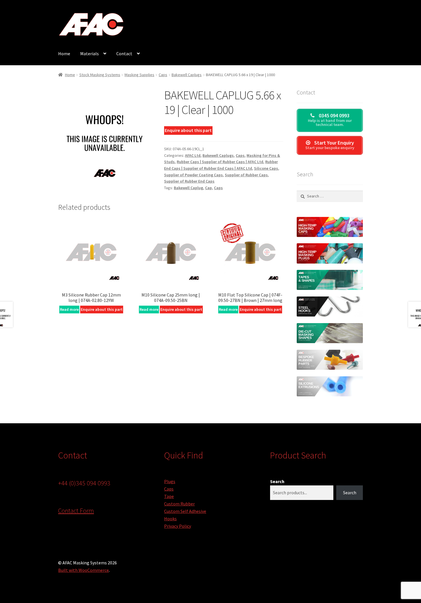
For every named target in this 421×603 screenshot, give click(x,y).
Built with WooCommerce (83, 570)
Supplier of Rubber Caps (246, 174)
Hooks (170, 518)
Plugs (169, 481)
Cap (208, 187)
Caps (163, 74)
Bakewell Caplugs (187, 74)
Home (64, 53)
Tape (169, 496)
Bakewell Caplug (188, 187)
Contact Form (76, 511)
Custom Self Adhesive (185, 511)
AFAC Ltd (192, 155)
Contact (124, 53)
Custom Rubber (179, 504)
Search (277, 481)
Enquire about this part (188, 130)
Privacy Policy (177, 526)
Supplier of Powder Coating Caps (193, 174)
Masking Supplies (139, 74)
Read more (69, 309)
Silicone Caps (266, 168)
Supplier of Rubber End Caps (189, 181)
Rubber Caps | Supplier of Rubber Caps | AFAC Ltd (220, 161)
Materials (89, 53)
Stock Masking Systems (99, 74)
